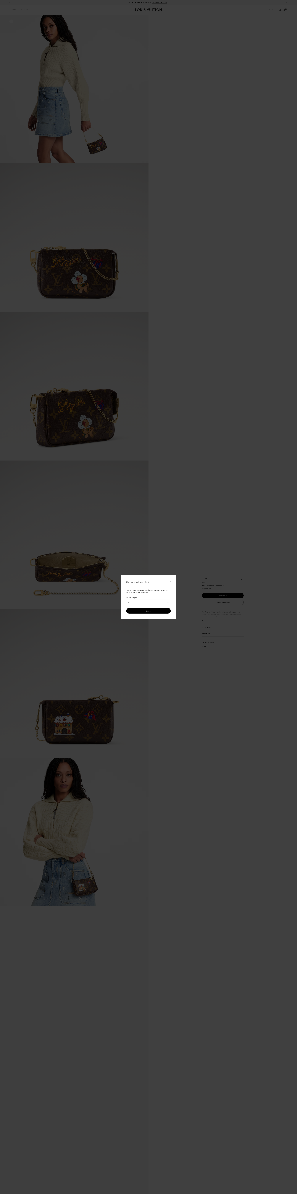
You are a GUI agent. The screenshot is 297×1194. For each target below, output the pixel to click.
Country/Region (131, 598)
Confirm (149, 611)
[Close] (171, 582)
